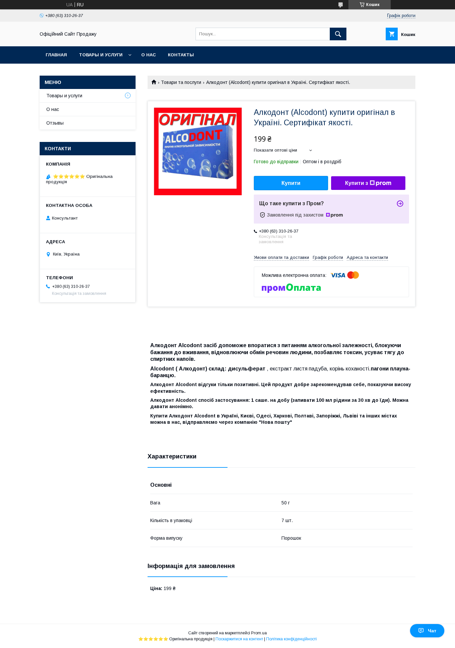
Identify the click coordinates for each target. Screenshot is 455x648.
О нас (148, 54)
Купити (290, 183)
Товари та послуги (181, 82)
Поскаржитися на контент (239, 639)
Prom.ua (259, 633)
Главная (56, 54)
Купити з (356, 183)
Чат (432, 630)
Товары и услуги (101, 54)
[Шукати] (338, 34)
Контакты (181, 54)
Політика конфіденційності (291, 639)
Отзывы (55, 123)
